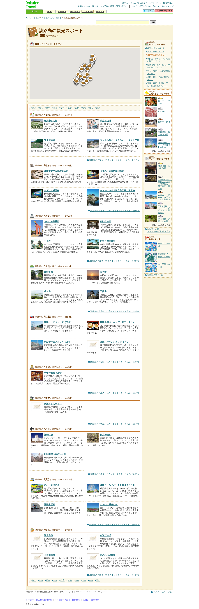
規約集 (86, 600)
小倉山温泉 (49, 555)
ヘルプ (134, 6)
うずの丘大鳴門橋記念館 (112, 171)
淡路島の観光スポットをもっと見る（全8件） (115, 210)
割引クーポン (75, 11)
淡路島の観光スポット (61, 30)
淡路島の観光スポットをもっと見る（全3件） (115, 474)
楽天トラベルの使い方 (149, 6)
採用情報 (76, 600)
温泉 (98, 108)
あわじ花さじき (51, 485)
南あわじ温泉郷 (107, 555)
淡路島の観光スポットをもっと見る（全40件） (114, 524)
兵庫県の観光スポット (52, 18)
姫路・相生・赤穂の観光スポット (158, 78)
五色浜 (103, 272)
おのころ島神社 (51, 221)
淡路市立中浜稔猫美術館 (56, 171)
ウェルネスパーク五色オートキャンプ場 (119, 140)
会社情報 (30, 600)
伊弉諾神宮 (105, 221)
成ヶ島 (47, 291)
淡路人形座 (49, 504)
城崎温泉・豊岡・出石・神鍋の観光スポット (158, 66)
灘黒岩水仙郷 (50, 120)
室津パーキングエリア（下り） (115, 341)
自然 (55, 108)
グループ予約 (87, 11)
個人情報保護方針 (44, 600)
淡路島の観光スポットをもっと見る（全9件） (115, 362)
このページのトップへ (163, 592)
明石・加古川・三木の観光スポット (158, 72)
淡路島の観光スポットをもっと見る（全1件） (115, 393)
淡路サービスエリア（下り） (58, 322)
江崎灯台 (48, 434)
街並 (77, 108)
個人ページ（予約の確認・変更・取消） (110, 6)
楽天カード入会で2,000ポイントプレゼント (141, 3)
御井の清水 (105, 434)
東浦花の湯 (105, 535)
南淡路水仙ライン (53, 403)
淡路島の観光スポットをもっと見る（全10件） (114, 575)
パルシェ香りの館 (109, 504)
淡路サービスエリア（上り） (58, 341)
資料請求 (95, 600)
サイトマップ (167, 6)
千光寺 (47, 241)
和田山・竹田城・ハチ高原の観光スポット (158, 60)
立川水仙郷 (49, 140)
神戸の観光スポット (155, 51)
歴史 (48, 108)
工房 (70, 108)
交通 (62, 108)
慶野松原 (48, 272)
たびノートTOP (32, 18)
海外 (49, 11)
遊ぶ (34, 108)
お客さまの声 (84, 6)
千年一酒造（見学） (54, 372)
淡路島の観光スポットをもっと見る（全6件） (115, 311)
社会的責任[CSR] (62, 600)
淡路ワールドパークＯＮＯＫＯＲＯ (117, 485)
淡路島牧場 (105, 120)
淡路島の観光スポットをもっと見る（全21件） (114, 160)
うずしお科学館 (51, 190)
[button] (83, 84)
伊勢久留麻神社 (107, 241)
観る (41, 108)
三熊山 (103, 291)
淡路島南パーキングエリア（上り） (117, 322)
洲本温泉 (48, 535)
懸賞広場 (62, 11)
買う (91, 108)
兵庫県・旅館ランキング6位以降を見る (158, 230)
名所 (84, 108)
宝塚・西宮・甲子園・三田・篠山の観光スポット (157, 84)
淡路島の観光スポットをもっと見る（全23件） (114, 261)
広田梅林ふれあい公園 (55, 454)
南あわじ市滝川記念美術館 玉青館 (117, 190)
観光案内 (100, 11)
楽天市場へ (168, 3)
